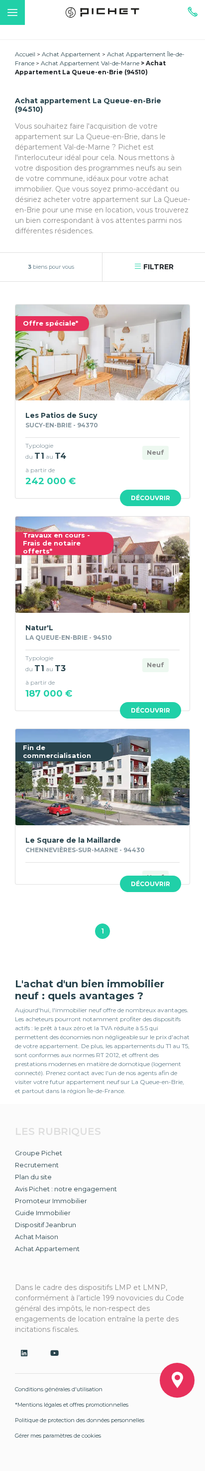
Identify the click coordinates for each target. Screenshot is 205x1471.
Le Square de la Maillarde (73, 840)
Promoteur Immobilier (51, 1201)
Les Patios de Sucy (61, 415)
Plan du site (33, 1177)
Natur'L (39, 627)
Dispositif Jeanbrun (45, 1225)
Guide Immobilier (43, 1213)
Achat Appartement (71, 54)
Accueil (25, 54)
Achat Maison (36, 1237)
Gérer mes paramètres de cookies (58, 1435)
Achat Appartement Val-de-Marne (90, 63)
